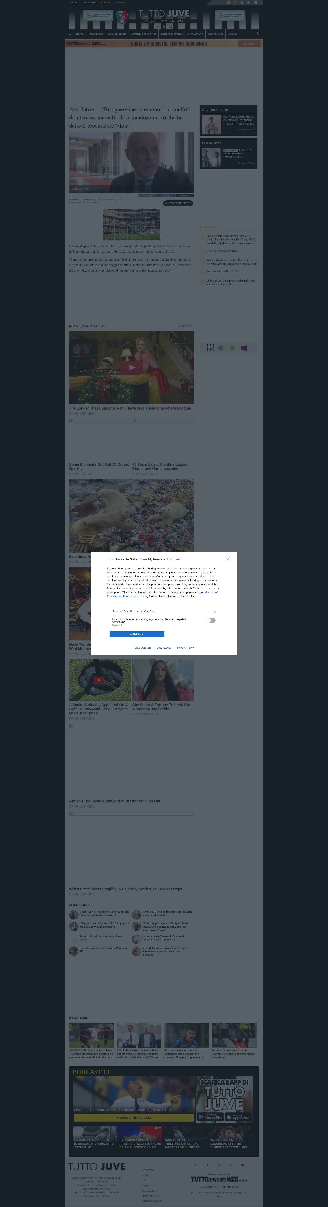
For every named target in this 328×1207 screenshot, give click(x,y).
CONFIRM (137, 633)
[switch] (211, 620)
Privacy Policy (185, 647)
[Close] (229, 560)
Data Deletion (142, 647)
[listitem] (164, 611)
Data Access (164, 647)
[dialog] (164, 603)
